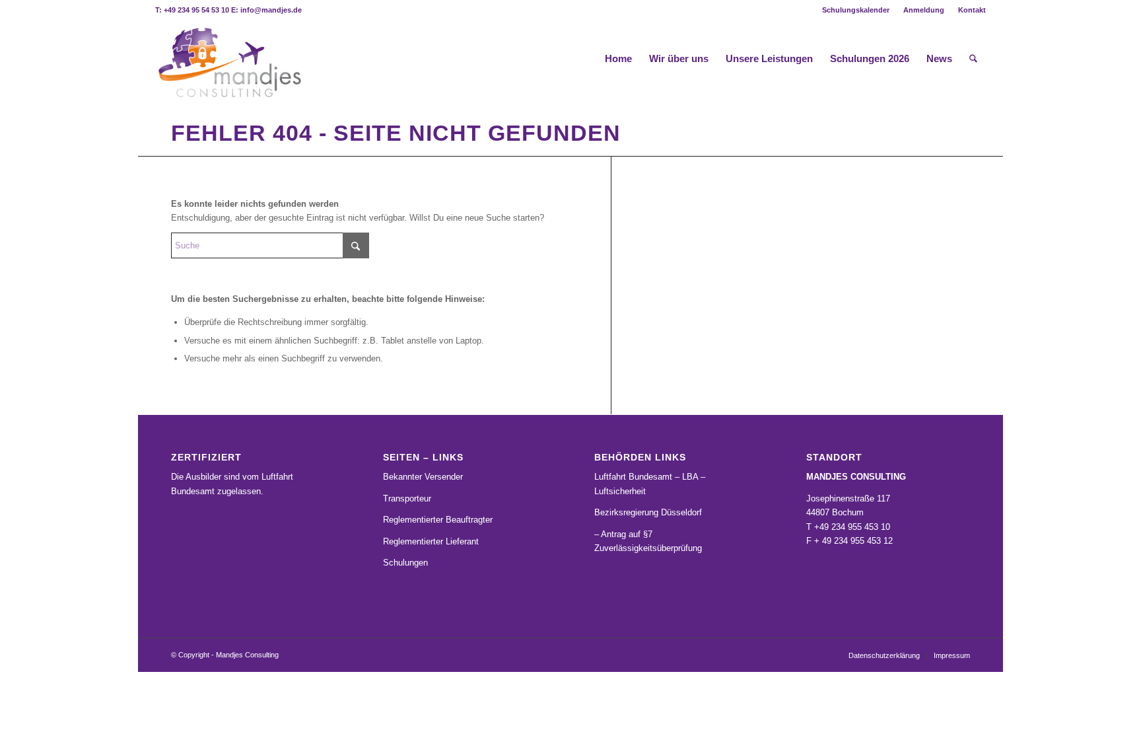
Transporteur (407, 498)
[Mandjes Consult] (228, 59)
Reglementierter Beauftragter (438, 520)
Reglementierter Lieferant (431, 541)
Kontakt (972, 10)
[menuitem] (856, 10)
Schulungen (405, 563)
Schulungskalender (855, 10)
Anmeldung (923, 10)
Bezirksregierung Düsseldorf (648, 512)
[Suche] (973, 59)
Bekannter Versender (423, 477)
